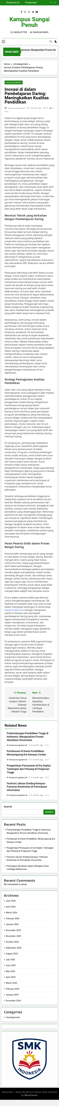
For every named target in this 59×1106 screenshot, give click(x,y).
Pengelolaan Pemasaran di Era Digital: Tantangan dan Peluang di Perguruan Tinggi (28, 3)
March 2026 (11, 912)
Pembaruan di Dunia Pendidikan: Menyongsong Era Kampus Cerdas (10, 3)
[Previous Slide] (51, 2)
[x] (29, 12)
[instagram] (25, 12)
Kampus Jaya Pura (14, 610)
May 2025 (10, 971)
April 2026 (10, 907)
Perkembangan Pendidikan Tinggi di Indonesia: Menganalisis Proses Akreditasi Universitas (27, 737)
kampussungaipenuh (16, 108)
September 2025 (13, 948)
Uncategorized (14, 82)
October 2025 (12, 942)
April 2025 (10, 977)
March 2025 (11, 983)
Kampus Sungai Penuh (29, 22)
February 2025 (12, 989)
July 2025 (10, 959)
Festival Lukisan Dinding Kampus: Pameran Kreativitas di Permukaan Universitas (27, 787)
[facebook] (21, 12)
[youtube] (37, 12)
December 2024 (13, 1000)
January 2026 (12, 924)
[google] (33, 12)
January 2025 (12, 994)
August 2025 (12, 953)
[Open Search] (51, 41)
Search (8, 806)
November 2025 (13, 936)
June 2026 (11, 901)
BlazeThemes (30, 1095)
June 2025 (11, 965)
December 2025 (13, 930)
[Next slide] (55, 2)
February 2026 (12, 918)
